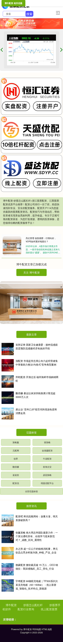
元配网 (16, 450)
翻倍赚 (16, 466)
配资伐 (16, 483)
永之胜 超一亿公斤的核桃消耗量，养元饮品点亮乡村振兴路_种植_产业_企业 (37, 550)
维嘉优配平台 (47, 483)
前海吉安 (47, 466)
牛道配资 (47, 458)
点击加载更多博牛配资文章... (31, 264)
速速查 (16, 474)
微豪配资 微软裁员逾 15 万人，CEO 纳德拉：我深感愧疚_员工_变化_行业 (37, 566)
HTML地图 (47, 629)
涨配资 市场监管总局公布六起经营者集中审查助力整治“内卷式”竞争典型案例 (37, 362)
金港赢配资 (47, 450)
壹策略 (47, 442)
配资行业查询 (26, 609)
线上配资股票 (49, 609)
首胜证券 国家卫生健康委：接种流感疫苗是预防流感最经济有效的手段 (37, 346)
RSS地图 (36, 629)
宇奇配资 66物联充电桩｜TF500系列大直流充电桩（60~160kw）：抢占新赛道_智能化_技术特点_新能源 (37, 584)
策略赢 (16, 442)
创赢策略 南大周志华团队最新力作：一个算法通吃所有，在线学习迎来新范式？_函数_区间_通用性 (37, 536)
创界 (16, 458)
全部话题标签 (31, 491)
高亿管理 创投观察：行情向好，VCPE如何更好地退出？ (41, 240)
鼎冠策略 (47, 474)
